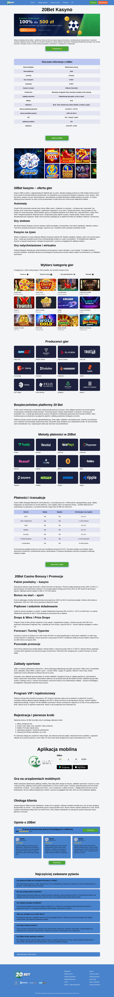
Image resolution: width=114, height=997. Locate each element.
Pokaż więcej (57, 862)
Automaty (88, 274)
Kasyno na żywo (45, 274)
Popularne (23, 274)
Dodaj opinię (90, 830)
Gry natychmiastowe (67, 274)
